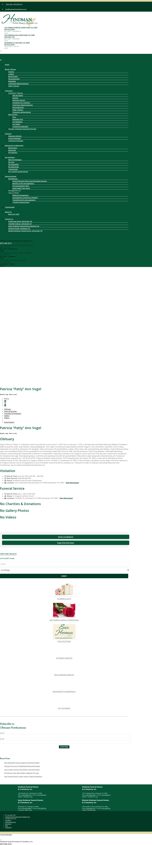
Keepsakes (12, 81)
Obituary (7, 409)
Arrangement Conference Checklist (25, 198)
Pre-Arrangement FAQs (20, 186)
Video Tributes (13, 86)
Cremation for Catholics (21, 103)
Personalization (14, 79)
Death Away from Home (21, 188)
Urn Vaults (16, 124)
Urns (14, 117)
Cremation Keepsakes (20, 127)
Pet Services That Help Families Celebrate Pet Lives (21, 773)
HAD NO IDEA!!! (17, 95)
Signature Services (15, 136)
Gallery (7, 416)
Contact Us (9, 219)
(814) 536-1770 (9, 37)
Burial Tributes (10, 69)
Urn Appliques (17, 122)
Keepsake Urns (17, 119)
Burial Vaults (13, 76)
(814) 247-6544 (9, 45)
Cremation (9, 91)
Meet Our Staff (13, 214)
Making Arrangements (20, 195)
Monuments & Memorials (14, 146)
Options (11, 72)
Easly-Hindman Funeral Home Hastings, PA (23, 226)
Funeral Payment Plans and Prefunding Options (29, 181)
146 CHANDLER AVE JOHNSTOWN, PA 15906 (19, 35)
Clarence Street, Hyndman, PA (19, 228)
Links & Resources (10, 822)
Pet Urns (11, 162)
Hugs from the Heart (65, 543)
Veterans (8, 134)
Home (7, 65)
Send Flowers (9, 422)
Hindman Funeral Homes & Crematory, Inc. (17, 817)
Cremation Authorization (21, 112)
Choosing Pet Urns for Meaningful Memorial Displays (22, 766)
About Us (8, 212)
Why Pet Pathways (15, 160)
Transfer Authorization (20, 202)
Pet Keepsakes (13, 164)
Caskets (11, 74)
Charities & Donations (12, 413)
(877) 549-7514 (17, 4)
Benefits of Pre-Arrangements (23, 183)
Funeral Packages (14, 138)
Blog (6, 826)
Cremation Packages (15, 141)
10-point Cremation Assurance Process (22, 129)
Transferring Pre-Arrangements (23, 200)
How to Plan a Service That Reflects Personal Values (22, 770)
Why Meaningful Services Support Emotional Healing (21, 763)
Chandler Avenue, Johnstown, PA (20, 224)
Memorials (12, 150)
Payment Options (18, 100)
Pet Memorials (13, 167)
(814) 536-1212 (90, 808)
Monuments (12, 148)
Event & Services (10, 411)
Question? (8, 820)
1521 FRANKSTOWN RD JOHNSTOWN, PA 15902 (20, 27)
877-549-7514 (42, 795)
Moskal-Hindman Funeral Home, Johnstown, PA (25, 231)
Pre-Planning (12, 179)
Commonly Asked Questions (18, 84)
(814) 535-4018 (9, 29)
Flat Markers (12, 153)
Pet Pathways (10, 157)
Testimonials (13, 169)
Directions (8, 824)
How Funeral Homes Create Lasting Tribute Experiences (23, 776)
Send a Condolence (65, 537)
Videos (6, 418)
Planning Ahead (10, 176)
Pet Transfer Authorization (18, 172)
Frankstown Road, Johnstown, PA (20, 221)
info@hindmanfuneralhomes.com (15, 9)
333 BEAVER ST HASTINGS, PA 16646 (17, 43)
